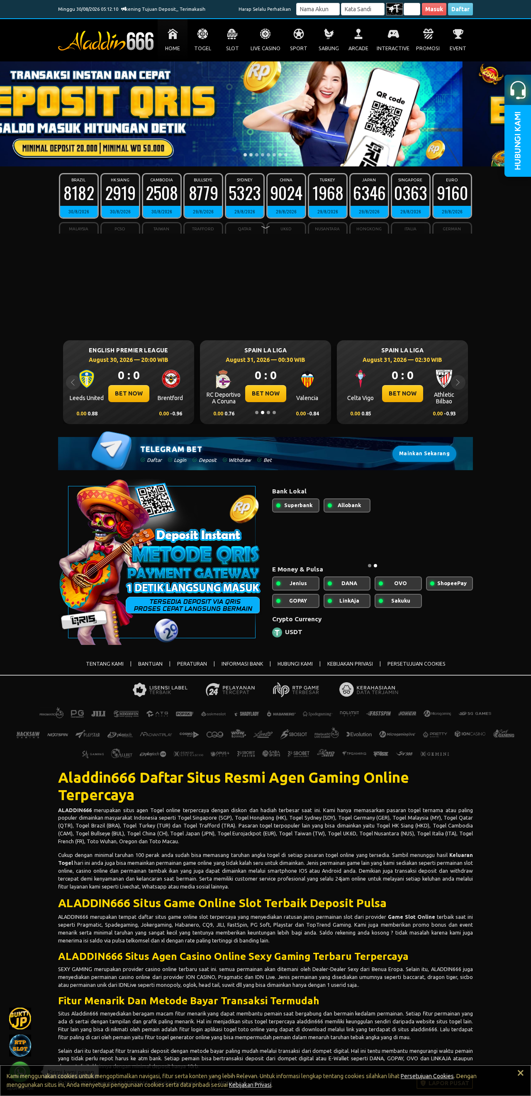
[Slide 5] (268, 155)
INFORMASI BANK (242, 663)
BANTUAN (150, 663)
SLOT (232, 48)
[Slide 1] (245, 155)
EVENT (458, 48)
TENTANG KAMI (105, 663)
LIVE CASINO (265, 48)
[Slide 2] (251, 155)
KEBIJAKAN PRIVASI (350, 663)
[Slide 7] (280, 155)
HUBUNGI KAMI (295, 663)
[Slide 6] (274, 155)
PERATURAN (192, 663)
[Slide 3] (256, 155)
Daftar (460, 9)
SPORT (298, 48)
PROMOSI (428, 48)
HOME (172, 48)
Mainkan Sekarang (424, 453)
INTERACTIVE (393, 48)
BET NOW (138, 393)
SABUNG (329, 48)
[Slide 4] (262, 155)
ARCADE (358, 48)
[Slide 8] (285, 155)
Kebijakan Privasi (250, 1084)
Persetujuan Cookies (427, 1076)
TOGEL (202, 48)
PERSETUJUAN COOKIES (416, 663)
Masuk (434, 9)
